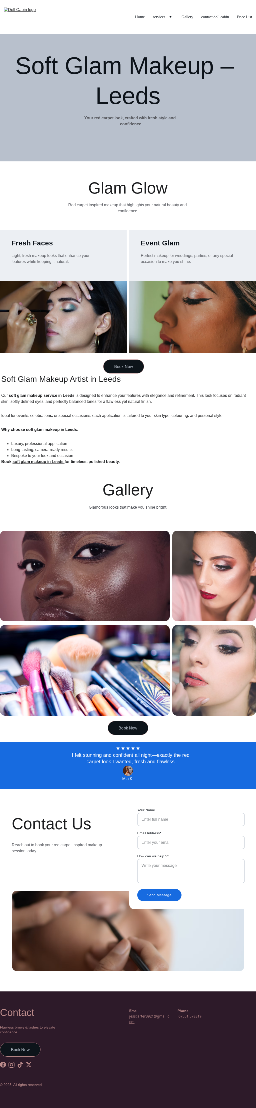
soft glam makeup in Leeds (38, 461)
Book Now (123, 366)
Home (140, 17)
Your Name (146, 810)
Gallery (187, 17)
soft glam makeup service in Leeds (41, 395)
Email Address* (149, 833)
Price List (244, 17)
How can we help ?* (152, 856)
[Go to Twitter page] (29, 1065)
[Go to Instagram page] (11, 1065)
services (159, 17)
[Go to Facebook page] (3, 1065)
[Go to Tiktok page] (20, 1065)
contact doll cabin (215, 17)
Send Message (159, 895)
